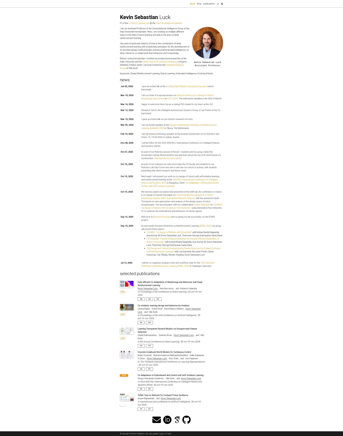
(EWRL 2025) (205, 226)
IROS (124, 375)
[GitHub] (186, 420)
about (193, 3)
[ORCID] (167, 420)
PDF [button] (158, 299)
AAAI (123, 314)
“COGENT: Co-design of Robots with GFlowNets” (169, 232)
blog (199, 3)
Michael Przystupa (162, 217)
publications (209, 3)
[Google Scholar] (177, 420)
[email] (156, 420)
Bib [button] (149, 299)
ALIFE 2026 (172, 98)
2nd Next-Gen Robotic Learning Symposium (186, 86)
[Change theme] (221, 3)
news (125, 79)
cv (218, 3)
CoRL (123, 291)
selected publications (140, 273)
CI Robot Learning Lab (138, 23)
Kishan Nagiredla (202, 204)
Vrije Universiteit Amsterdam (169, 23)
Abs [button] (141, 299)
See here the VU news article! (168, 158)
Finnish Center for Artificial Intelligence (160, 61)
